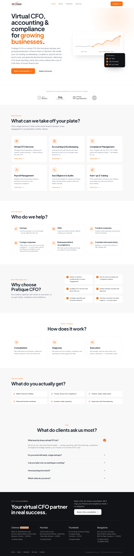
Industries (69, 4)
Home (53, 4)
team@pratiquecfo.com (92, 552)
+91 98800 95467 (103, 541)
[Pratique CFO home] (16, 4)
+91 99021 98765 (102, 539)
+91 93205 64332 (45, 539)
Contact (115, 4)
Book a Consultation (22, 71)
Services (79, 4)
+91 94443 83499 (17, 539)
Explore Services (45, 71)
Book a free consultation (86, 512)
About (61, 4)
